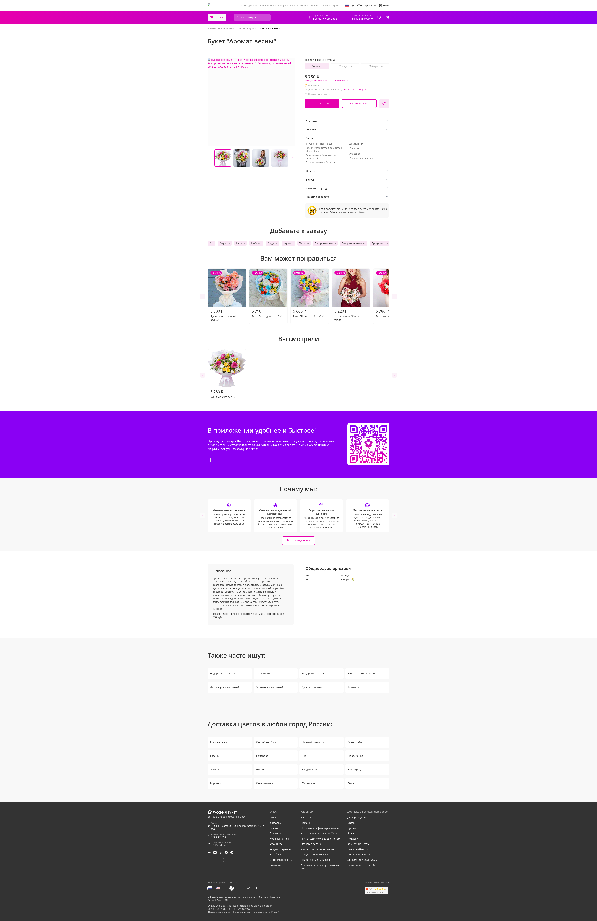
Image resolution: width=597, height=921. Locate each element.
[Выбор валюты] (353, 5)
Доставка (252, 5)
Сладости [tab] (272, 243)
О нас (244, 5)
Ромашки (353, 687)
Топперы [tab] (304, 243)
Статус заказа (368, 5)
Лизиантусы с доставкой (224, 687)
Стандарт (316, 66)
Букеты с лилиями (313, 687)
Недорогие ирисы (313, 673)
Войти (386, 5)
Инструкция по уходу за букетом (320, 838)
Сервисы (336, 5)
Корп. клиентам (301, 5)
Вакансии (275, 865)
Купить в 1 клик (359, 103)
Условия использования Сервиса (321, 833)
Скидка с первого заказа (315, 854)
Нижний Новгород (313, 742)
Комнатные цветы (358, 844)
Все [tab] (211, 243)
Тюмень (215, 769)
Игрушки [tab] (288, 243)
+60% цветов (375, 66)
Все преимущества (298, 540)
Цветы (351, 823)
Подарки (352, 838)
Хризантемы (263, 673)
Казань (214, 756)
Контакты (315, 5)
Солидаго (354, 148)
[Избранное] (379, 17)
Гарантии (271, 5)
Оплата (262, 5)
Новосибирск (356, 756)
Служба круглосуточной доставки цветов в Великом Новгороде (245, 897)
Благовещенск (218, 742)
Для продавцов (285, 5)
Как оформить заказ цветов (317, 849)
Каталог (219, 17)
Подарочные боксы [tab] (325, 243)
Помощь (326, 5)
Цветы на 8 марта (358, 849)
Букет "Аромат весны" (223, 394)
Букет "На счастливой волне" (223, 296)
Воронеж (215, 783)
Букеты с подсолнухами (362, 673)
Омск (351, 783)
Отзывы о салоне (311, 844)
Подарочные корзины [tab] (354, 243)
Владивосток (309, 769)
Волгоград (354, 769)
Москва (260, 769)
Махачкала (308, 783)
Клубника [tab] (256, 243)
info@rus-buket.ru (220, 845)
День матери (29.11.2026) (362, 860)
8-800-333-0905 (219, 837)
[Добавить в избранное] (384, 103)
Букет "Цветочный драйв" (308, 294)
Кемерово (262, 756)
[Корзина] (387, 17)
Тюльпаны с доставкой (269, 687)
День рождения (356, 817)
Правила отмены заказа (315, 860)
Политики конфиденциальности (320, 828)
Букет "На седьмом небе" (267, 294)
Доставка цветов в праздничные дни (320, 866)
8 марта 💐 (347, 579)
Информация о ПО (281, 860)
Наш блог (275, 854)
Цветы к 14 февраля (359, 854)
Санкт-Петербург (266, 742)
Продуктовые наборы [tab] (383, 243)
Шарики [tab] (240, 243)
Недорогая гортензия (223, 673)
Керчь (305, 756)
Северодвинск (264, 783)
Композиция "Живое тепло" (346, 296)
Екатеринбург (356, 742)
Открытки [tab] (224, 243)
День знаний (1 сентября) (362, 865)
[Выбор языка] (347, 5)
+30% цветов (344, 66)
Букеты (351, 828)
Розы (350, 833)
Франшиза (276, 844)
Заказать (325, 103)
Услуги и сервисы (280, 849)
